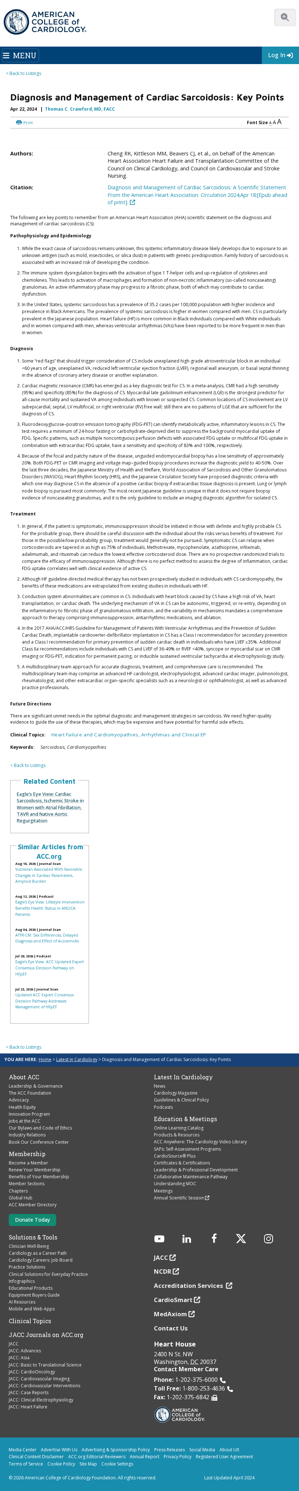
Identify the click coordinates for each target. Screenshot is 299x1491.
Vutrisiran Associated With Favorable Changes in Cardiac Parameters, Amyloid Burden (48, 875)
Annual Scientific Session (179, 1198)
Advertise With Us (59, 1450)
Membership (27, 1154)
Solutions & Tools (33, 1237)
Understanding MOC (175, 1183)
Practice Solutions (27, 1267)
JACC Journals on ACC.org (46, 1334)
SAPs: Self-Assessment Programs (187, 1149)
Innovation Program (29, 1114)
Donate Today (32, 1219)
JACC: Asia (19, 1357)
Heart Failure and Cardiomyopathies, (96, 734)
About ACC (24, 1077)
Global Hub (20, 1198)
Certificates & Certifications (182, 1163)
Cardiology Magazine (176, 1093)
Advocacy (19, 1100)
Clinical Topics (30, 1321)
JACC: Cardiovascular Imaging (39, 1379)
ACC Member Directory (33, 1205)
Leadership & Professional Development (196, 1170)
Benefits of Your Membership (39, 1177)
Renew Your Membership (35, 1170)
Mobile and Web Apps (32, 1309)
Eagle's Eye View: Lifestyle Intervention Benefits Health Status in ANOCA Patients (50, 908)
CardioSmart (173, 1300)
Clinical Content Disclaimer (36, 1457)
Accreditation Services (189, 1285)
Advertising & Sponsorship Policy (116, 1450)
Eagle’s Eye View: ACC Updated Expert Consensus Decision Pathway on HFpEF (49, 967)
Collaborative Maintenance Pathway (191, 1177)
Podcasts (163, 1107)
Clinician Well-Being (29, 1246)
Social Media (202, 1450)
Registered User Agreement (224, 1457)
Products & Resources (176, 1135)
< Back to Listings (23, 73)
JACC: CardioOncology (32, 1372)
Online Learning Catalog (178, 1128)
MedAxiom (170, 1314)
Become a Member (28, 1163)
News (159, 1086)
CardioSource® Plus (174, 1156)
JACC (14, 1344)
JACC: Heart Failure (28, 1407)
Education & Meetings (185, 1119)
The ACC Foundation (30, 1093)
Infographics (22, 1281)
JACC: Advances (25, 1351)
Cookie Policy (61, 1464)
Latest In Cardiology (183, 1077)
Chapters (18, 1191)
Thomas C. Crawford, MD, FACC (80, 109)
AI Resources (22, 1302)
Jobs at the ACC (24, 1121)
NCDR (162, 1271)
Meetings (163, 1191)
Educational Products (31, 1288)
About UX (229, 1450)
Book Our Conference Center (39, 1142)
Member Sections (26, 1183)
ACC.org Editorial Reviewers (96, 1457)
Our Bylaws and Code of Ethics (40, 1128)
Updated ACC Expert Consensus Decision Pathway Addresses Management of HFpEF (44, 1000)
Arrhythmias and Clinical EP (173, 734)
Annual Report (144, 1457)
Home (45, 1059)
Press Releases (169, 1450)
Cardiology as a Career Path (38, 1253)
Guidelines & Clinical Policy (181, 1100)
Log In (277, 55)
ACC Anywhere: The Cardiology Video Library (200, 1142)
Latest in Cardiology (76, 1059)
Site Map (88, 1464)
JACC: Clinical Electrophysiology (41, 1400)
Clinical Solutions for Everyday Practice (48, 1274)
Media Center (22, 1450)
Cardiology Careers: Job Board (41, 1260)
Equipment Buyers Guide (34, 1295)
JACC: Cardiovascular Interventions (44, 1386)
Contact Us (171, 1328)
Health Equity (22, 1107)
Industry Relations (27, 1135)
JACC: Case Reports (28, 1392)
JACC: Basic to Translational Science (45, 1365)
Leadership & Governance (36, 1086)
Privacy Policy (177, 1457)
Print (28, 122)
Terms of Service (26, 1464)
